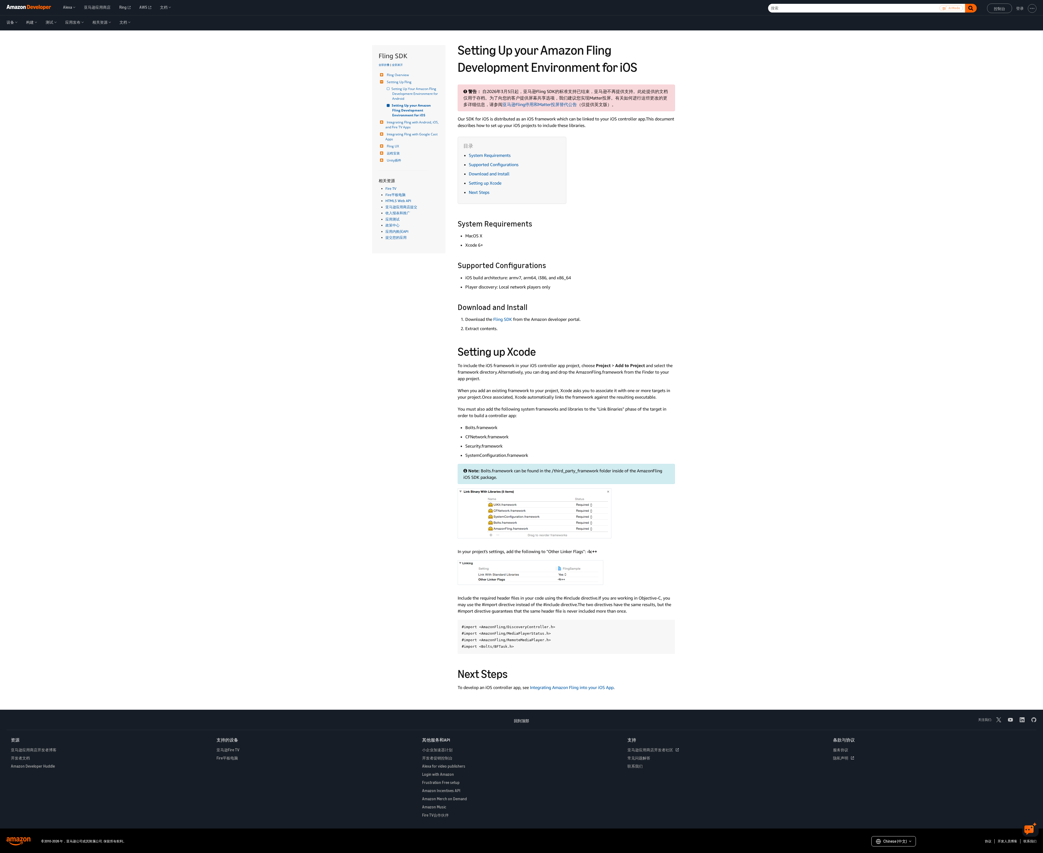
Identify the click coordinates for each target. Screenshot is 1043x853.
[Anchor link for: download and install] (531, 307)
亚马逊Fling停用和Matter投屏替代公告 (539, 104)
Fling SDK (502, 319)
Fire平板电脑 (395, 195)
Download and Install (489, 173)
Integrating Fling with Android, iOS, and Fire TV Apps (412, 124)
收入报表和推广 (397, 213)
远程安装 (393, 153)
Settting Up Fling (399, 82)
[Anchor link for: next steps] (513, 673)
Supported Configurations (494, 164)
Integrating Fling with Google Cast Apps (411, 136)
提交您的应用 (396, 237)
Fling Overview (398, 75)
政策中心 (392, 225)
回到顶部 (521, 720)
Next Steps (479, 192)
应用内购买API (397, 231)
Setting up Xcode (485, 183)
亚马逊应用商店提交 (401, 207)
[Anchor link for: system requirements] (536, 223)
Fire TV (390, 188)
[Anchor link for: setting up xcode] (541, 350)
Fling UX (393, 146)
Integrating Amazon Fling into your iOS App (572, 687)
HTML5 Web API (398, 200)
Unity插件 (394, 160)
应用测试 (392, 219)
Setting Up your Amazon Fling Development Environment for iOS (412, 110)
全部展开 (397, 64)
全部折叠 (384, 64)
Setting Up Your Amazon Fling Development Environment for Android (415, 93)
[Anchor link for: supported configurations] (550, 265)
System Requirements (490, 155)
